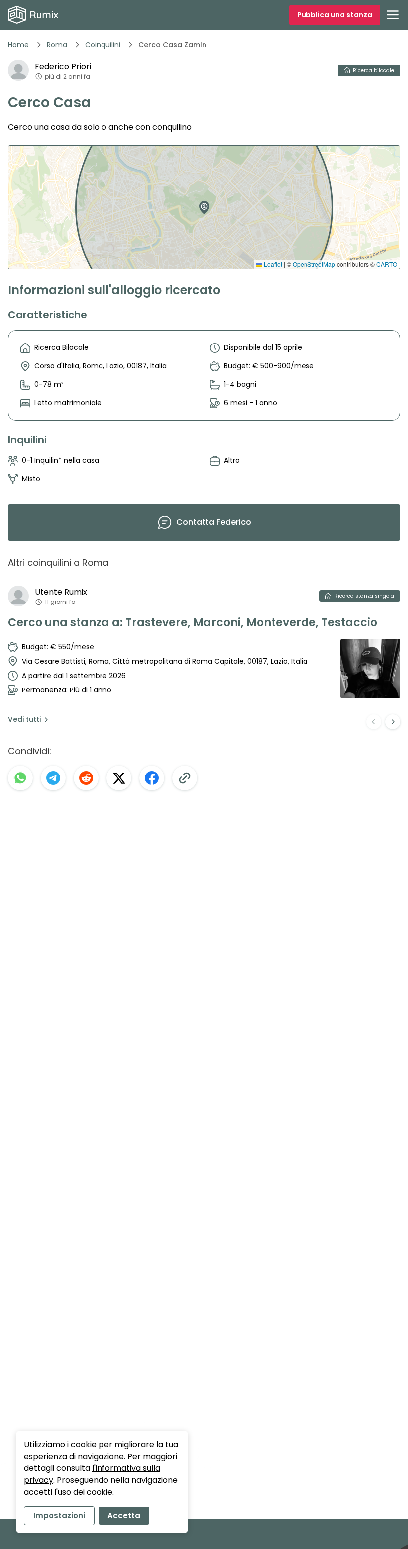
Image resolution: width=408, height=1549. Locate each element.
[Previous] (373, 721)
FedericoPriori (63, 66)
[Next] (392, 721)
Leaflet (272, 264)
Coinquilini (102, 45)
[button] (202, 204)
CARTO (386, 264)
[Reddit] (86, 778)
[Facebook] (151, 778)
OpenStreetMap (314, 264)
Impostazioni (59, 1515)
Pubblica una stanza (334, 15)
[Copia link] (184, 778)
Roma (57, 45)
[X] (118, 778)
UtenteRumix (61, 592)
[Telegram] (53, 778)
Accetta (123, 1515)
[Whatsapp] (20, 778)
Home (18, 45)
